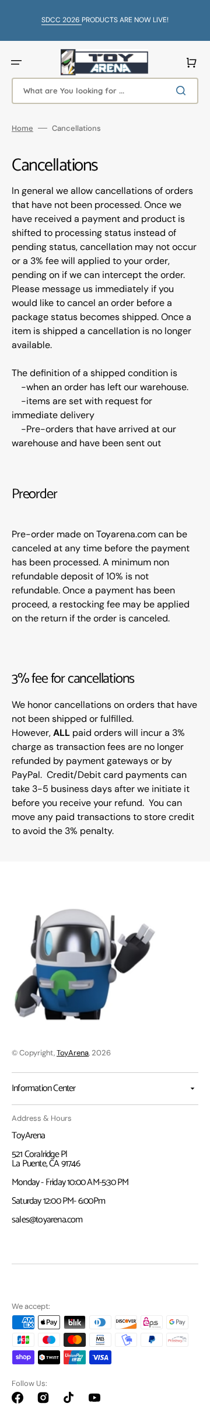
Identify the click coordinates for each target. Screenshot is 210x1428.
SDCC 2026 (61, 20)
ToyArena (73, 1053)
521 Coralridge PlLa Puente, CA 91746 (46, 1159)
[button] (16, 62)
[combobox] (105, 91)
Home (22, 128)
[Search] (183, 90)
